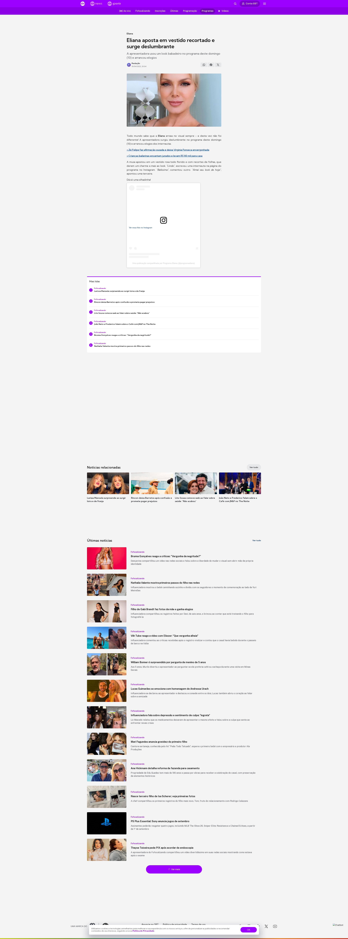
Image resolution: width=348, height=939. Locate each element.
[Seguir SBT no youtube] (275, 926)
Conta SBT (252, 3)
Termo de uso (198, 924)
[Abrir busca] (235, 3)
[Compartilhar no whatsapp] (204, 65)
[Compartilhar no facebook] (211, 65)
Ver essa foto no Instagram (140, 228)
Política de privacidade (175, 924)
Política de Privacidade (143, 931)
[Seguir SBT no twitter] (266, 926)
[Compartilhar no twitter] (218, 65)
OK (248, 929)
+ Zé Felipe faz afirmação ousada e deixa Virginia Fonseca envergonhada (168, 149)
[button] (108, 491)
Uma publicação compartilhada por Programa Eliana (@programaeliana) (163, 263)
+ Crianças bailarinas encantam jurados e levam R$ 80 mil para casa (164, 155)
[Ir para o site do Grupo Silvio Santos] (85, 926)
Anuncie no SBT (150, 924)
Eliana (130, 33)
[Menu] (265, 4)
